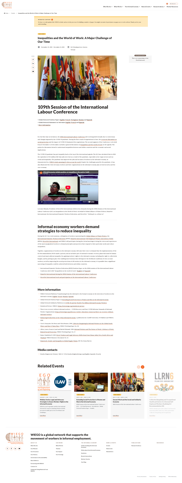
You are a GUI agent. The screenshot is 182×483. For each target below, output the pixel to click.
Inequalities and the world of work (91, 145)
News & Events (146, 6)
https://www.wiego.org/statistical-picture (71, 306)
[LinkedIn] (15, 448)
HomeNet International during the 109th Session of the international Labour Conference (68, 274)
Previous (138, 367)
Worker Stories (85, 459)
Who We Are (107, 6)
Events (108, 445)
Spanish (89, 120)
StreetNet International (50, 241)
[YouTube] (19, 448)
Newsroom (109, 448)
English (62, 120)
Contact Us (34, 466)
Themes (58, 448)
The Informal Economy (132, 6)
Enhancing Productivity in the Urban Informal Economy (58, 318)
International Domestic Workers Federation (51, 238)
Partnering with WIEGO (37, 463)
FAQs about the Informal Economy (90, 450)
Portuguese (74, 120)
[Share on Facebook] (33, 59)
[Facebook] (11, 448)
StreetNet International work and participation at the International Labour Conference (68, 277)
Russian (81, 120)
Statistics (84, 453)
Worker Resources (172, 6)
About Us (34, 442)
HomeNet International (78, 238)
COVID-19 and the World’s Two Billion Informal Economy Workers (86, 303)
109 (61, 137)
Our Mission (34, 448)
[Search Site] (167, 4)
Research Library (158, 6)
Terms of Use (152, 476)
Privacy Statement (142, 476)
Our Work (59, 442)
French (67, 120)
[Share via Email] (33, 71)
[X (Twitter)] (7, 448)
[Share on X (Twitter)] (33, 67)
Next (142, 367)
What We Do (118, 6)
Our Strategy (59, 454)
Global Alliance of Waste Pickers (96, 236)
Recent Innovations (86, 456)
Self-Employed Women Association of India (99, 238)
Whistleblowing (172, 476)
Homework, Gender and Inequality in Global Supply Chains (58, 341)
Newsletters (109, 451)
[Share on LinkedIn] (33, 63)
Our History (34, 454)
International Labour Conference (74, 137)
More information (44, 125)
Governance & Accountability (39, 457)
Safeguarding (162, 476)
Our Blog (83, 462)
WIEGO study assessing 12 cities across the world (65, 162)
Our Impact (59, 451)
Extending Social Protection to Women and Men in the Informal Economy (85, 300)
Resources (160, 442)
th (63, 137)
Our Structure (35, 451)
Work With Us (35, 460)
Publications (136, 442)
